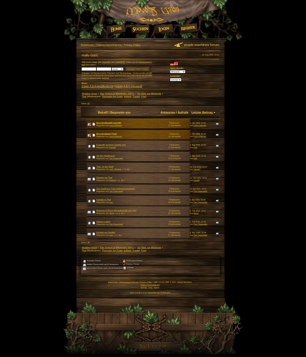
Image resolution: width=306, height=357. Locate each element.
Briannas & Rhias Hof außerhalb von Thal (116, 210)
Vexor (111, 213)
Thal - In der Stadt (104, 166)
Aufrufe (183, 112)
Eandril (136, 96)
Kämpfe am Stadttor (105, 232)
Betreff (103, 112)
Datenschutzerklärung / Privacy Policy (118, 44)
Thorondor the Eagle (112, 96)
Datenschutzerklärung (150, 285)
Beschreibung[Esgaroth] (108, 123)
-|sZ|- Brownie (115, 169)
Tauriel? (197, 169)
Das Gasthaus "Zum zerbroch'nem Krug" (115, 189)
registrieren (120, 62)
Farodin (112, 147)
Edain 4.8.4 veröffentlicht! (97, 86)
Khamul (112, 180)
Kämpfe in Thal (103, 200)
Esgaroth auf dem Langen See (111, 145)
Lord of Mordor (115, 125)
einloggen (106, 62)
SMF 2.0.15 (159, 282)
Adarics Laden (103, 222)
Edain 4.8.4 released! (128, 86)
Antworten (167, 112)
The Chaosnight (116, 158)
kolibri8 (127, 96)
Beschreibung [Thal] (106, 134)
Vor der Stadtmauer (105, 156)
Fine (143, 96)
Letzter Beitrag (202, 112)
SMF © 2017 (170, 282)
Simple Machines (184, 282)
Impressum (87, 44)
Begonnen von (120, 112)
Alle (128, 169)
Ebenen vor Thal (104, 177)
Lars (111, 202)
